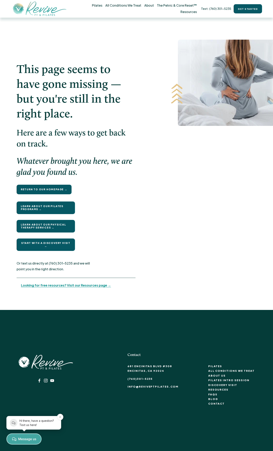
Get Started (248, 8)
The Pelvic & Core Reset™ (177, 5)
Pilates (215, 366)
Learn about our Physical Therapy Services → (43, 226)
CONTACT (216, 403)
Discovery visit (222, 385)
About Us (217, 375)
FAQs (212, 394)
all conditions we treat (231, 370)
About (149, 5)
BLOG (213, 399)
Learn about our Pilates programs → (42, 208)
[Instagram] (46, 381)
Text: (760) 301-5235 (216, 8)
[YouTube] (52, 381)
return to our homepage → (44, 189)
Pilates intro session (228, 380)
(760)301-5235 (140, 378)
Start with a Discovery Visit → (45, 245)
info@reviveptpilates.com (153, 386)
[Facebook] (39, 381)
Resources (218, 389)
